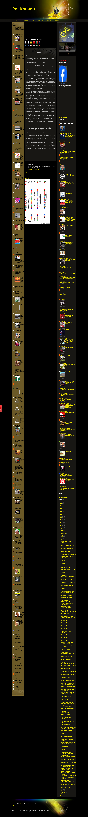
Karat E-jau (17, 375)
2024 (61, 505)
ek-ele (16, 656)
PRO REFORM (18, 584)
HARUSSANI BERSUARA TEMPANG (68, 665)
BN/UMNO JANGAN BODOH (66, 597)
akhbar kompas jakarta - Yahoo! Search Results (18, 641)
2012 (61, 524)
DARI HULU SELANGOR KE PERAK (68, 775)
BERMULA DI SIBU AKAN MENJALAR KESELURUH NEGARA (66, 607)
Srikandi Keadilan (18, 620)
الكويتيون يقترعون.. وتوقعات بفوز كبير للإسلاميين (18, 652)
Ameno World (17, 133)
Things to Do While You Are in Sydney (67, 282)
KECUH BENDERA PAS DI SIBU (67, 663)
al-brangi (16, 654)
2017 (61, 516)
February (63, 792)
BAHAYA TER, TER (65, 712)
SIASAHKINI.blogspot (64, 380)
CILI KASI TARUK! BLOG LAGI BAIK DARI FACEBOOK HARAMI (70, 167)
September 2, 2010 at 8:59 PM (34, 169)
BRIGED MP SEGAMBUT (17, 687)
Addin (16, 666)
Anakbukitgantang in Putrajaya (66, 258)
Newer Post (27, 175)
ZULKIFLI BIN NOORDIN (65, 329)
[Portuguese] (29, 46)
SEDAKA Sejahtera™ (19, 152)
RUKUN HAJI (17, 548)
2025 (61, 503)
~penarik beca (18, 110)
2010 (61, 527)
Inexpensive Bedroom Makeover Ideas (22, 420)
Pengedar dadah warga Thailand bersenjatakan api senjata (19, 272)
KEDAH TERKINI (64, 635)
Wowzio (60, 496)
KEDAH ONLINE (18, 476)
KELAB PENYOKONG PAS (66, 595)
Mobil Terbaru (63, 490)
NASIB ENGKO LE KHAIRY (66, 734)
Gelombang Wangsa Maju (65, 371)
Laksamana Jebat (63, 398)
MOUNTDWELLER (18, 254)
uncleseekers (63, 433)
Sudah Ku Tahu (68, 300)
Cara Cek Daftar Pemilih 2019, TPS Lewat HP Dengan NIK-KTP (70, 235)
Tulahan (16, 206)
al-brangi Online (63, 478)
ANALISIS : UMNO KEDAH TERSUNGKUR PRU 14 (19, 371)
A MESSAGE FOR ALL (69, 412)
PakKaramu (23, 9)
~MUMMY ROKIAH (64, 289)
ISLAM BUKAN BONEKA (70, 356)
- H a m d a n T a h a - (64, 462)
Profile (33, 20)
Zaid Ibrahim (17, 630)
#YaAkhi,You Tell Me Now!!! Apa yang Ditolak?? (69, 226)
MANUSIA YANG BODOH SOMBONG (35, 50)
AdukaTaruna (17, 183)
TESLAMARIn (63, 473)
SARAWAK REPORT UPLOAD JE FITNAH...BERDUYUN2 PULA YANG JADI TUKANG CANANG (69, 350)
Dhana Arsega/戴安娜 (19, 304)
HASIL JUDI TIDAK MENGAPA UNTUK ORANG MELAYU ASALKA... (67, 717)
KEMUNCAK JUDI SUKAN (66, 551)
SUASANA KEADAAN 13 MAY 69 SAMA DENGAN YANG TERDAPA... (67, 631)
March (62, 790)
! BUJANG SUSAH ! (19, 576)
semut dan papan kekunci (65, 441)
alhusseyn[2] (17, 611)
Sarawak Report (18, 27)
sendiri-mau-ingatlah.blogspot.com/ (19, 675)
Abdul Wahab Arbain (19, 296)
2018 (61, 514)
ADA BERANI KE (18, 590)
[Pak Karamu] (63, 81)
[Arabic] (37, 46)
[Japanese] (31, 46)
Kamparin (17, 547)
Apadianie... (17, 449)
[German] (31, 43)
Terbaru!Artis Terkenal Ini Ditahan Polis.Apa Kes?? (69, 382)
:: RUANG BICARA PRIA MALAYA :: (18, 360)
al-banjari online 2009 (19, 680)
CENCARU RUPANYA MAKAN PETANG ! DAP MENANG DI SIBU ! (68, 618)
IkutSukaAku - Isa (18, 665)
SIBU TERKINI (64, 614)
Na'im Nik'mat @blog (19, 162)
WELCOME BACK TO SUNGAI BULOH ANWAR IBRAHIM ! (70, 374)
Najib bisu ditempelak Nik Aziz (66, 459)
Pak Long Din (17, 638)
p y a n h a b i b (18, 383)
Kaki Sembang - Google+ (18, 660)
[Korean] (34, 46)
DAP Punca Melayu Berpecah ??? (22, 39)
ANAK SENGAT (18, 437)
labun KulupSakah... (19, 212)
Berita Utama (62, 285)
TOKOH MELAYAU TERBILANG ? (68, 667)
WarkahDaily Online (64, 141)
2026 (61, 502)
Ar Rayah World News (19, 646)
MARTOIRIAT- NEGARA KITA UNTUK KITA (18, 635)
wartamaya (17, 551)
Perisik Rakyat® (18, 663)
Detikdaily (17, 689)
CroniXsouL (62, 281)
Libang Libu (62, 241)
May (62, 539)
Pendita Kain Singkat (64, 403)
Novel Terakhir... (68, 451)
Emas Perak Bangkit (64, 393)
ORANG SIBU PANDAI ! (65, 714)
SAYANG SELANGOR (65, 771)
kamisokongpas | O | (19, 369)
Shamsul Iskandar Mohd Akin (18, 144)
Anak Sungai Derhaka (19, 87)
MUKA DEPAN (63, 294)
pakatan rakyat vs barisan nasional (18, 644)
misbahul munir (18, 517)
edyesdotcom (17, 170)
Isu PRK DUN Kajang (19, 473)
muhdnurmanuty (18, 472)
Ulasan (14, 694)
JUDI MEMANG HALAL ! (66, 724)
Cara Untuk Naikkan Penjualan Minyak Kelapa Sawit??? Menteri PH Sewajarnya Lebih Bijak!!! (70, 219)
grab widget (61, 497)
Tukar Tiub (17, 125)
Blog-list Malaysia (18, 224)
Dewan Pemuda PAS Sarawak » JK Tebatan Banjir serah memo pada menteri (19, 562)
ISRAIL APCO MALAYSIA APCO (67, 544)
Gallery (16, 801)
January (63, 793)
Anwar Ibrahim (18, 117)
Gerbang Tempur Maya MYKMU (66, 150)
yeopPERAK (62, 299)
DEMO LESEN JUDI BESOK (66, 668)
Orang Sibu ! (63, 725)
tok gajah (62, 272)
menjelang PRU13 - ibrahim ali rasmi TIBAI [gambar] (69, 444)
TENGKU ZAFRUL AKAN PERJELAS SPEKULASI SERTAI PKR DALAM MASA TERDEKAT (67, 157)
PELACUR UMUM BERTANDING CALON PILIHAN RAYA (69, 315)
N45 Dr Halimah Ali (19, 265)
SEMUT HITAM (63, 181)
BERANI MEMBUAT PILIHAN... (66, 161)
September (63, 533)
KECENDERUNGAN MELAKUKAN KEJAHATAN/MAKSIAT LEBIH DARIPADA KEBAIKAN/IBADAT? (19, 59)
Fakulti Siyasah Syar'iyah (18, 678)
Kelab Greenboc (18, 276)
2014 (61, 520)
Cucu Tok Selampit (64, 207)
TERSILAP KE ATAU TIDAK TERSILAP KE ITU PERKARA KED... (67, 721)
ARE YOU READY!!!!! (19, 565)
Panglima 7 (17, 291)
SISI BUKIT (62, 224)
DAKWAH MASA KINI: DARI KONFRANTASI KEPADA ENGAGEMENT (65, 268)
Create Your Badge (62, 83)
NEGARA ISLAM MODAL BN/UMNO (68, 708)
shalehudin (17, 417)
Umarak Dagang (25, 20)
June (62, 538)
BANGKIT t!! (63, 679)
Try (15, 601)
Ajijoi (16, 313)
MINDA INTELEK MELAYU (65, 133)
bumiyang (62, 216)
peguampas (17, 556)
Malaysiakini (17, 684)
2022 (61, 508)
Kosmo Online (18, 270)
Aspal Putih (62, 233)
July (62, 536)
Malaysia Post (63, 486)
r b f (61, 420)
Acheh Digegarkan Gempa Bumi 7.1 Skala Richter (19, 587)
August (62, 535)
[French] (29, 43)
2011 (61, 525)
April (62, 789)
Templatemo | (32, 803)
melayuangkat (63, 363)
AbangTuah (62, 346)
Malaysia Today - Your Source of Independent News (18, 669)
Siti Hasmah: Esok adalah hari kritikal (67, 273)
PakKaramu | (21, 803)
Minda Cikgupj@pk (19, 55)
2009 (61, 795)
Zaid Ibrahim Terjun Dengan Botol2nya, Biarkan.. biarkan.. (69, 243)
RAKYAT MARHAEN (19, 238)
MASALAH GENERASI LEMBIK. (21, 165)
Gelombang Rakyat (64, 313)
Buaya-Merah (62, 308)
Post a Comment (28, 172)
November (63, 530)
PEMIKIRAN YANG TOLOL (66, 601)
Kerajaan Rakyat (18, 322)
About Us (49, 20)
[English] (26, 43)
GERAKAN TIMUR (63, 338)
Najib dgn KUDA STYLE (22, 511)
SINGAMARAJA (18, 567)
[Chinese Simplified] (40, 46)
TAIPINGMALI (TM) (64, 155)
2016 (61, 517)
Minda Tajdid (62, 266)
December (63, 528)
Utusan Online (63, 388)
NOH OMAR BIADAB (65, 780)
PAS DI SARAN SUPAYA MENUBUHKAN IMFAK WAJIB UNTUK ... (67, 661)
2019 (61, 513)
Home (17, 20)
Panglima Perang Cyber (65, 199)
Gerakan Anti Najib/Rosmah (18, 249)
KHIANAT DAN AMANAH (66, 567)
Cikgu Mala (17, 457)
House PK (62, 164)
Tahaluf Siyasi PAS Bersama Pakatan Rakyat (18, 543)
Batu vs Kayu (17, 192)
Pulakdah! (17, 487)
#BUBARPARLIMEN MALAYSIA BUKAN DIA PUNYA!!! (69, 183)
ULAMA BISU (63, 553)
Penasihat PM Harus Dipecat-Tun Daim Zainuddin (69, 422)
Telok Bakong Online (19, 388)
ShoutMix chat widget (63, 117)
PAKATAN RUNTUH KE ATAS (67, 613)
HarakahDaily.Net (18, 657)
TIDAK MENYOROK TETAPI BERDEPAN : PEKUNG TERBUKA (19, 607)
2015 (61, 519)
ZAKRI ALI (17, 350)
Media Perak (17, 672)
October (63, 531)
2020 (61, 511)
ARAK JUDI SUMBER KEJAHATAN (68, 670)
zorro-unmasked (63, 411)
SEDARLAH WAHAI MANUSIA (67, 730)
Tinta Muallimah (18, 397)
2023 (61, 506)
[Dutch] (40, 43)
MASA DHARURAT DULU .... (66, 706)
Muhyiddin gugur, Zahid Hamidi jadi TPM (21, 392)
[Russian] (26, 46)
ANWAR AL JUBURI (64, 173)
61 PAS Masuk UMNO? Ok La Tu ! (68, 674)
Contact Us (57, 20)
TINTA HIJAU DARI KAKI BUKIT (18, 426)
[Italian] (37, 43)
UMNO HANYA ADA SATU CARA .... (68, 585)
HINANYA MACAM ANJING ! (66, 787)
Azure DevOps (63, 162)
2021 (61, 509)
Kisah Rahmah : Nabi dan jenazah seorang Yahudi (19, 208)
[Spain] (34, 43)
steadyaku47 (17, 234)
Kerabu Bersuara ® (19, 43)
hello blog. (16, 288)
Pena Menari (40, 20)
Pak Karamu (61, 65)
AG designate (17, 235)
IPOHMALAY (62, 249)
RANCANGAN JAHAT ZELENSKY (22, 128)
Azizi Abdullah (63, 450)
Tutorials (20, 801)
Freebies (25, 801)
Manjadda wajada (18, 444)
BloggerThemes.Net (16, 805)
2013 (61, 522)
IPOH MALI (62, 458)
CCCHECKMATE (18, 508)
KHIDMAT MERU (63, 321)
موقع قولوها (17, 405)
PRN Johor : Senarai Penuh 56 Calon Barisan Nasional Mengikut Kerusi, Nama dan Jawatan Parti (70, 136)
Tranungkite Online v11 (65, 428)
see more (66, 497)
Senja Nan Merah (21, 451)
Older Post (54, 175)
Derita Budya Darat (21, 593)
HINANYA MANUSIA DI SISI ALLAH (68, 569)
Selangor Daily (63, 276)
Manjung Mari (17, 340)
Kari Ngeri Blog (18, 662)
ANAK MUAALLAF (18, 483)
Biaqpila (16, 197)
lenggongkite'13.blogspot (65, 355)
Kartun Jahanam (63, 464)
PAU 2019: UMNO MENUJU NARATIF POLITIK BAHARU (69, 201)
